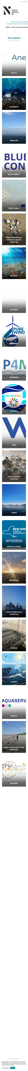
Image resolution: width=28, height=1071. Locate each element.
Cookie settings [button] (5, 1068)
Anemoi (14, 73)
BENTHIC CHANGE (14, 547)
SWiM (14, 445)
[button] (14, 31)
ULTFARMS (14, 310)
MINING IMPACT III (14, 1020)
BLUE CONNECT (14, 174)
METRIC (14, 885)
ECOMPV (14, 682)
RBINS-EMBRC (14, 986)
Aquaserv (14, 716)
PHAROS (14, 953)
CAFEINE (14, 648)
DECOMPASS (14, 580)
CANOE (14, 513)
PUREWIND (14, 344)
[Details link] (14, 69)
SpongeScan (14, 107)
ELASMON (14, 919)
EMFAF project (14, 208)
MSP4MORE (14, 377)
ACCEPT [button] (12, 1067)
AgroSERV (14, 783)
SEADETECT (14, 1054)
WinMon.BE (14, 140)
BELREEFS (14, 276)
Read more (14, 76)
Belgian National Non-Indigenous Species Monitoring (14, 239)
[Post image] (14, 60)
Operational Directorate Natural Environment (17, 24)
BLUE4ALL (14, 411)
